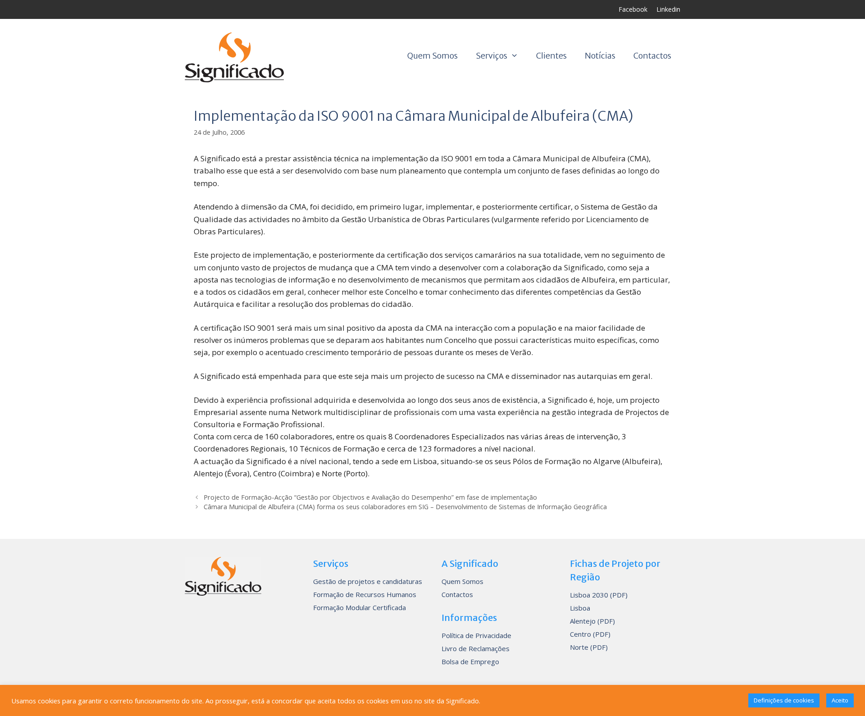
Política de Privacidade (476, 635)
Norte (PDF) (589, 647)
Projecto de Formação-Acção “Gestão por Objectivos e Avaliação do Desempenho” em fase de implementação (370, 497)
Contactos (652, 55)
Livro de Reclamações (476, 648)
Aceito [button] (840, 700)
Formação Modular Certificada (359, 607)
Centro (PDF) (590, 633)
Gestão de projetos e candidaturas (367, 581)
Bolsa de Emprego (470, 661)
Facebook (633, 9)
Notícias (600, 55)
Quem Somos (432, 55)
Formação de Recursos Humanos (364, 594)
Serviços (491, 55)
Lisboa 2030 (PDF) (599, 594)
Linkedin (668, 9)
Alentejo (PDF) (592, 620)
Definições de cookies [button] (784, 700)
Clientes (551, 55)
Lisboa (580, 607)
